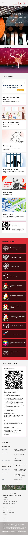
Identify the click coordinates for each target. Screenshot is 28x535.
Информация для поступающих (10, 501)
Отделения (5, 499)
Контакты (5, 514)
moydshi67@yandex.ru (19, 460)
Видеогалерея (6, 508)
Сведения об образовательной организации (12, 495)
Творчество (5, 505)
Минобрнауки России (14, 266)
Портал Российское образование (17, 334)
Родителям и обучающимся (9, 503)
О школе (5, 497)
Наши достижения (7, 510)
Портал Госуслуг (13, 276)
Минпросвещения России (15, 257)
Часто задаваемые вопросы (9, 512)
